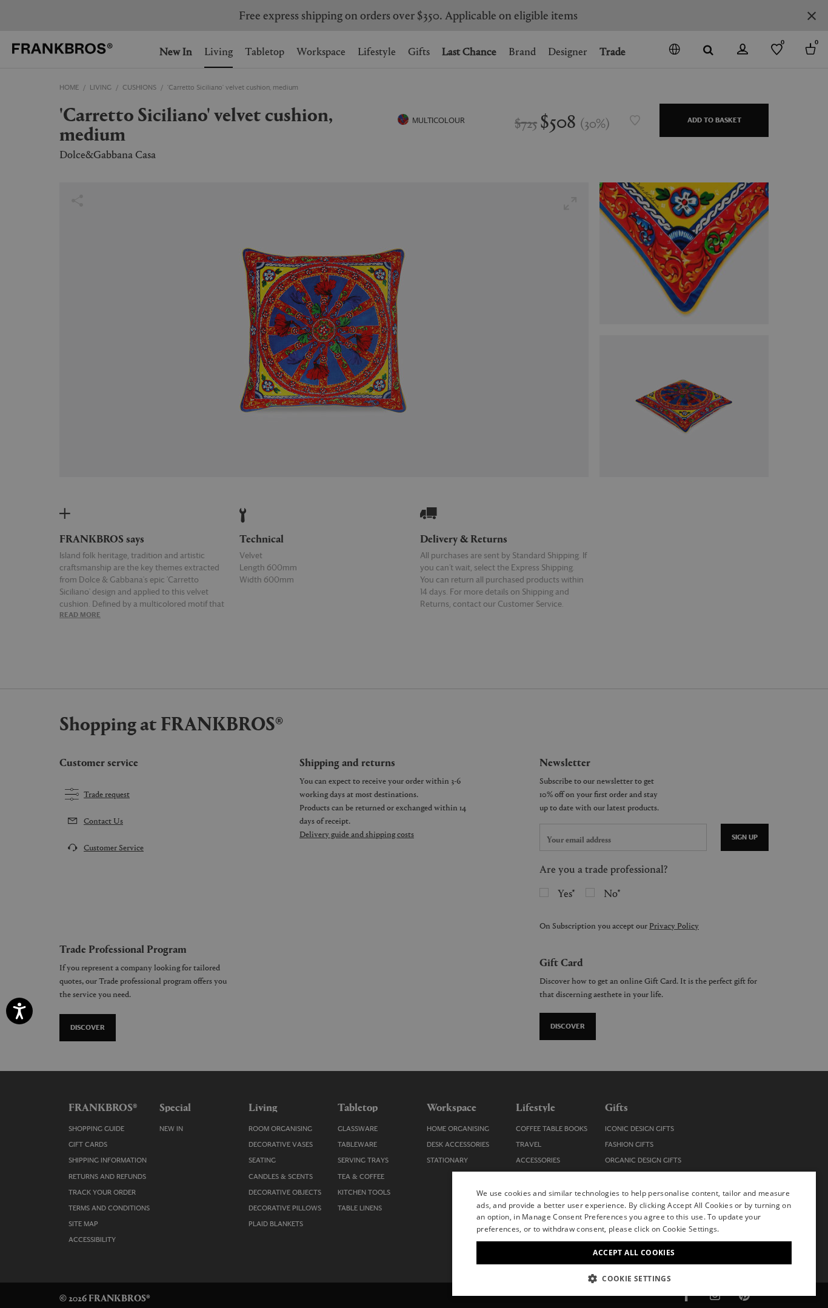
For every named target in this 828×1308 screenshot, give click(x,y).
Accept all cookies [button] (634, 1252)
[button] (634, 1278)
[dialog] (414, 654)
